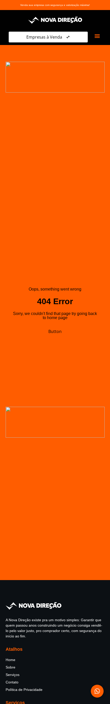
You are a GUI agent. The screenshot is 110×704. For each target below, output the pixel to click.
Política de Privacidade (24, 690)
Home (10, 660)
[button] (97, 36)
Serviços (12, 675)
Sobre (10, 667)
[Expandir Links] (97, 691)
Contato (12, 682)
